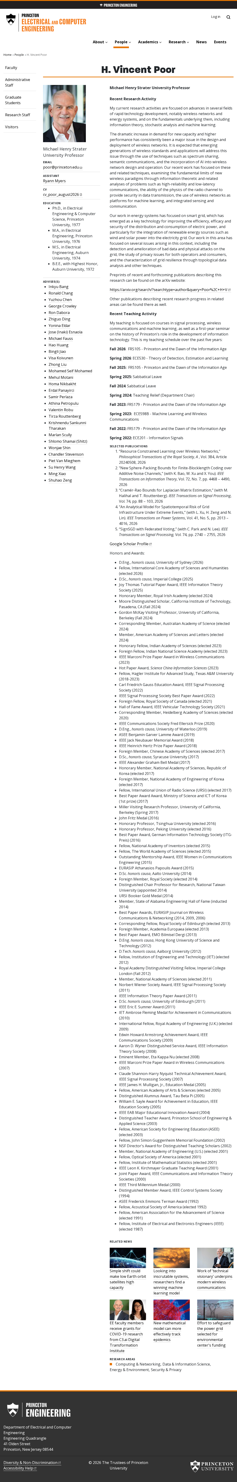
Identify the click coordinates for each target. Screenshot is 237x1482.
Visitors (11, 126)
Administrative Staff (17, 82)
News (201, 41)
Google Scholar (129, 543)
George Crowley (62, 306)
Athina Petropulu (63, 403)
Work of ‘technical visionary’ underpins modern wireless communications (214, 1279)
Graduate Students (13, 100)
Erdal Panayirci (61, 390)
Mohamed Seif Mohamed (70, 370)
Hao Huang (59, 345)
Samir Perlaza (60, 396)
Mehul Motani (61, 377)
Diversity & (30, 1462)
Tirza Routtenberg (65, 416)
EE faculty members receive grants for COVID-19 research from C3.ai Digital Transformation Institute (127, 1336)
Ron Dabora (59, 312)
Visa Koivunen (61, 357)
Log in (215, 16)
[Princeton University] (212, 1466)
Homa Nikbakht (62, 383)
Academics (148, 41)
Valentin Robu (61, 409)
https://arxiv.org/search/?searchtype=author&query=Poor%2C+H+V (168, 289)
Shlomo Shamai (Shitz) (68, 441)
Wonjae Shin (59, 447)
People (122, 41)
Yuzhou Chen (60, 299)
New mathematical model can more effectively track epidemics (169, 1331)
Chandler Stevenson (66, 454)
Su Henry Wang (62, 467)
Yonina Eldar (59, 325)
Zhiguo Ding (59, 319)
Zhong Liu (57, 364)
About (98, 41)
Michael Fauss (61, 338)
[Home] (46, 23)
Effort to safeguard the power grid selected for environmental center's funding (214, 1334)
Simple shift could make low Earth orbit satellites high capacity (128, 1279)
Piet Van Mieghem (64, 460)
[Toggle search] (228, 17)
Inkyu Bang (59, 286)
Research (177, 41)
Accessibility (18, 1468)
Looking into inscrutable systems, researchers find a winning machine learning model (171, 1282)
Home (7, 55)
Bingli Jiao (57, 351)
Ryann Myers (54, 180)
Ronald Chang (61, 293)
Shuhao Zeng (60, 480)
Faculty (11, 67)
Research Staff (17, 114)
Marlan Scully (60, 434)
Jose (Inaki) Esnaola (65, 332)
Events (220, 41)
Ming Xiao (57, 473)
